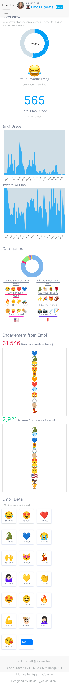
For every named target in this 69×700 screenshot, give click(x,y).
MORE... (26, 642)
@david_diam (48, 681)
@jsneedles (42, 661)
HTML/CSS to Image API (45, 668)
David (33, 681)
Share (59, 7)
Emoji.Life (8, 5)
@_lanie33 (32, 3)
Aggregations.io (42, 674)
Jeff (30, 661)
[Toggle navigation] (6, 12)
